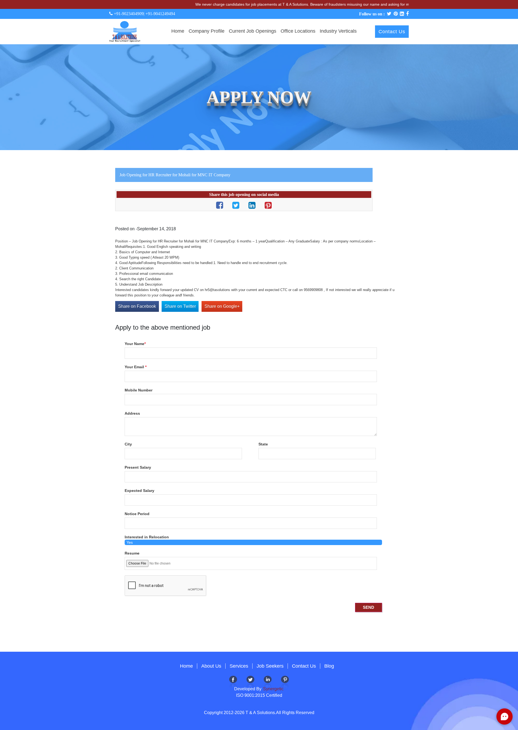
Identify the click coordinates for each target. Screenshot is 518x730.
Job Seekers (270, 666)
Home (177, 31)
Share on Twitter (180, 306)
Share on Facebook (137, 306)
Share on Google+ (222, 306)
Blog (329, 666)
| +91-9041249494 (159, 13)
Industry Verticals (338, 31)
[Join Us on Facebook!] (233, 682)
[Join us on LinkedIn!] (268, 682)
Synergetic (273, 689)
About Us (211, 666)
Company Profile (206, 31)
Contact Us (392, 31)
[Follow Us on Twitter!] (250, 682)
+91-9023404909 (128, 13)
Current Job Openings (252, 31)
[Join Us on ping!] (285, 682)
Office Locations (298, 31)
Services (239, 666)
